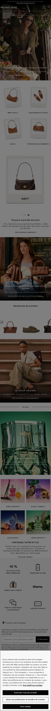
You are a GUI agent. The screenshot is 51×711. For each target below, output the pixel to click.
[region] (25, 680)
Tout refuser (25, 706)
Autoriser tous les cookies (25, 693)
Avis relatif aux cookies (32, 685)
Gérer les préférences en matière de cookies (25, 699)
